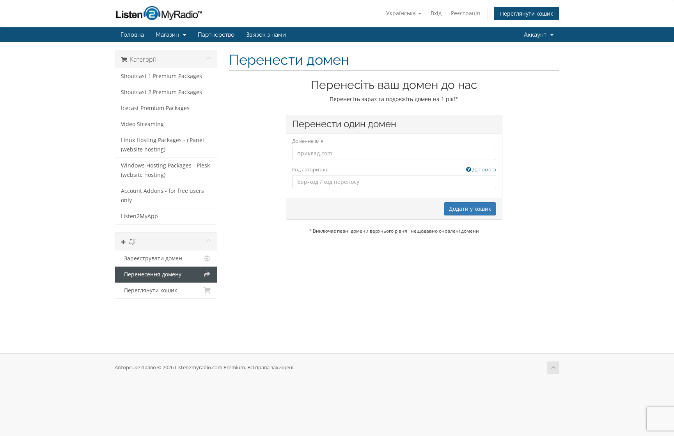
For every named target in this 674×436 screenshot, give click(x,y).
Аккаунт (537, 34)
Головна (132, 34)
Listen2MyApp (139, 216)
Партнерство (216, 34)
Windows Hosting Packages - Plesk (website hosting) (165, 170)
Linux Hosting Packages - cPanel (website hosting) (162, 145)
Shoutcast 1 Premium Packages (161, 76)
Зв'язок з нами (266, 34)
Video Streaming (142, 124)
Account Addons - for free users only (162, 195)
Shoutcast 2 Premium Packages (161, 92)
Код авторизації (394, 169)
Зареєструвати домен (151, 258)
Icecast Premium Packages (155, 108)
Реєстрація (465, 13)
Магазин (169, 34)
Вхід (436, 13)
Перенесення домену (151, 274)
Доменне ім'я (307, 140)
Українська (401, 13)
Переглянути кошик (526, 13)
